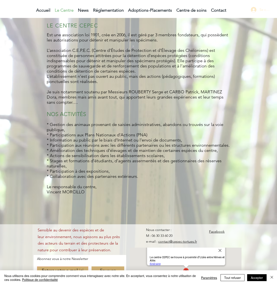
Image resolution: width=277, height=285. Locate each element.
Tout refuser (232, 277)
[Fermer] (271, 278)
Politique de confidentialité (40, 279)
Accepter (257, 277)
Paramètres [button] (209, 277)
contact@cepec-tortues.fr (177, 241)
